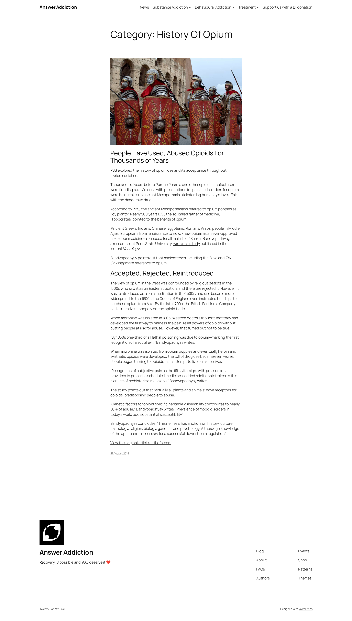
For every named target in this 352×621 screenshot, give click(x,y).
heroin (223, 351)
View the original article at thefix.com (140, 442)
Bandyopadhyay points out (132, 257)
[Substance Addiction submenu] (190, 7)
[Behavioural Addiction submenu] (233, 7)
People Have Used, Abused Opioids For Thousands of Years (167, 156)
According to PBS (124, 208)
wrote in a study (186, 243)
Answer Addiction (58, 7)
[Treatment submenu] (258, 7)
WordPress (305, 609)
